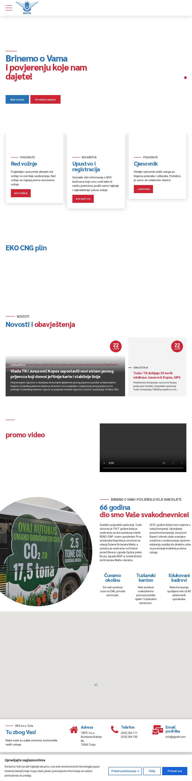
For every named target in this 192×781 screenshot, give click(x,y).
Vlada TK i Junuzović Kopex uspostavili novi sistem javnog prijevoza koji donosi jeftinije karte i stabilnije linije (61, 373)
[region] (96, 768)
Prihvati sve (175, 771)
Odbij (152, 771)
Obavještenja (17, 365)
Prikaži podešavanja (123, 771)
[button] (96, 684)
